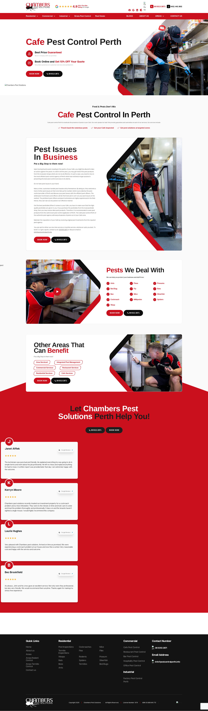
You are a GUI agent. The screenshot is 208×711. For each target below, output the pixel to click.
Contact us (176, 16)
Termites (83, 664)
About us (144, 16)
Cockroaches (85, 647)
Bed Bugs (103, 664)
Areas (158, 16)
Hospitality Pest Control (134, 661)
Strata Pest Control (82, 16)
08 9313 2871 (63, 230)
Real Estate (100, 16)
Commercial (47, 16)
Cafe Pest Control (131, 647)
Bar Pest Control (130, 656)
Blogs (129, 16)
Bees (60, 664)
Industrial (63, 16)
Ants (60, 668)
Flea (81, 651)
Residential (31, 16)
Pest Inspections (66, 647)
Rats (60, 660)
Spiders (82, 660)
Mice (101, 647)
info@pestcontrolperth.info (43, 232)
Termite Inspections (63, 652)
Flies (101, 651)
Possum (103, 657)
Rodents (83, 657)
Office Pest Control (132, 666)
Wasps (61, 657)
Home (28, 647)
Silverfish (103, 660)
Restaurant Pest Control (134, 652)
